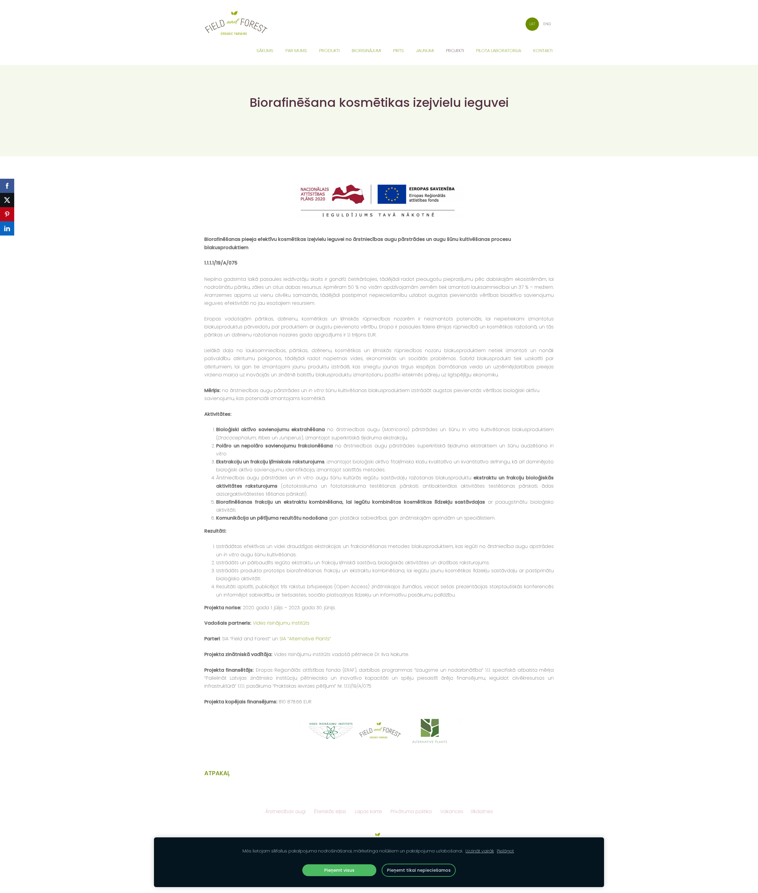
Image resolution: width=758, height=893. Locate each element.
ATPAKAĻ (217, 773)
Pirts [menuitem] (398, 50)
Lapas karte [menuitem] (368, 811)
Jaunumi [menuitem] (425, 50)
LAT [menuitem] (532, 24)
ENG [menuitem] (547, 24)
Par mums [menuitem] (296, 50)
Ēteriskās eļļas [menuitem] (330, 811)
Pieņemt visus (339, 870)
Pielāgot (505, 851)
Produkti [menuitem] (329, 50)
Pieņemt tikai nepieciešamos (419, 870)
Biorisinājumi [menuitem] (366, 50)
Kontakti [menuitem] (543, 50)
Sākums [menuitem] (264, 50)
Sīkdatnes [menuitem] (481, 811)
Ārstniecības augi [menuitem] (285, 811)
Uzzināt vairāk (479, 851)
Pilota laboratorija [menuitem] (498, 50)
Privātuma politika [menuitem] (411, 811)
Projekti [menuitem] (455, 50)
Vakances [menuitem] (451, 811)
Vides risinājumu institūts (281, 623)
